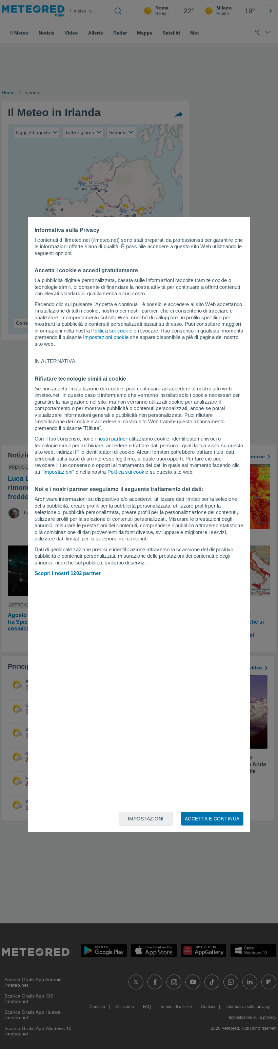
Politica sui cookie (111, 331)
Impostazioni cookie (105, 337)
